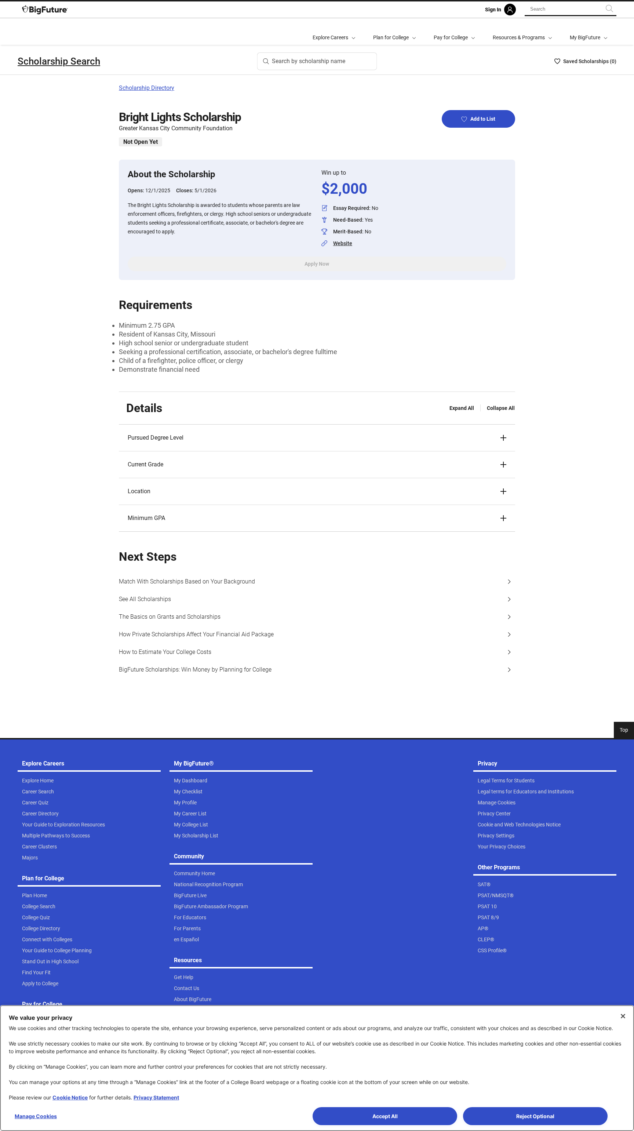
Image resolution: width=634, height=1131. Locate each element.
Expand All (461, 408)
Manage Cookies (36, 1116)
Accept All (385, 1116)
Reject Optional (535, 1116)
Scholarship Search (59, 61)
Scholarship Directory (146, 87)
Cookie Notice (70, 1097)
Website (342, 243)
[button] (317, 438)
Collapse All (501, 408)
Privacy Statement (156, 1097)
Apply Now (317, 264)
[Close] (623, 1016)
